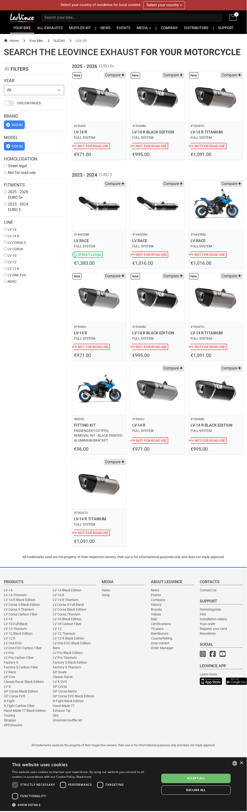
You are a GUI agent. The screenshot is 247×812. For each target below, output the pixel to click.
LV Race (10, 672)
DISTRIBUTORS (196, 28)
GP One (9, 677)
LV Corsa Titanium (66, 614)
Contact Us (208, 590)
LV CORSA (15, 249)
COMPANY (169, 28)
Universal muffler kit (67, 720)
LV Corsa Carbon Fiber (20, 614)
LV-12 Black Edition (18, 633)
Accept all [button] (196, 778)
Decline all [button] (196, 790)
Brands (156, 609)
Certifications (161, 624)
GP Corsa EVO (14, 696)
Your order (207, 624)
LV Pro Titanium (65, 658)
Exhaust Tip (61, 711)
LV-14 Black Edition (67, 590)
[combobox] (234, 763)
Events (156, 595)
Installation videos (213, 619)
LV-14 (11, 229)
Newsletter (208, 633)
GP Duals (60, 672)
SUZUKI (59, 41)
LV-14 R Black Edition (19, 600)
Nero (56, 648)
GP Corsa (60, 686)
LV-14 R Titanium (65, 600)
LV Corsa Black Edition (69, 609)
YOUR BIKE (22, 28)
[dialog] (123, 784)
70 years (157, 629)
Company (158, 600)
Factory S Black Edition (70, 662)
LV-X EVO (60, 682)
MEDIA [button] (143, 28)
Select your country (163, 5)
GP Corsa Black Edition (21, 691)
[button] (83, 804)
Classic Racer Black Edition (24, 682)
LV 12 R (13, 269)
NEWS (105, 28)
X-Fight (9, 701)
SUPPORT (226, 28)
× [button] (241, 763)
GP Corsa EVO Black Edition (73, 696)
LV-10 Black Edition (67, 619)
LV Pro (9, 653)
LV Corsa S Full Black (68, 605)
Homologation (210, 609)
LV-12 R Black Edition (68, 638)
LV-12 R (9, 638)
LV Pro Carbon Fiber (19, 658)
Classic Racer (63, 677)
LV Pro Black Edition (68, 653)
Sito (56, 715)
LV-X (7, 686)
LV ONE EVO (16, 275)
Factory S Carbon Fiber (21, 667)
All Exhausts (13, 725)
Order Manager (162, 648)
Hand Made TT (64, 706)
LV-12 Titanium (64, 633)
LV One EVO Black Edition (72, 643)
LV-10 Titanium (15, 629)
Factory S (11, 662)
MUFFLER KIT (80, 28)
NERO (12, 282)
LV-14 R (58, 595)
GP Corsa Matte (65, 691)
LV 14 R (13, 236)
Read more (84, 777)
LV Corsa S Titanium (19, 609)
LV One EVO (13, 643)
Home (14, 41)
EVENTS (123, 28)
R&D (154, 619)
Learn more (208, 674)
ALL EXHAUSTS (50, 28)
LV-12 (11, 262)
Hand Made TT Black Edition (25, 711)
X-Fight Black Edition (68, 701)
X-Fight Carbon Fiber (19, 706)
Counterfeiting (161, 638)
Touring (9, 715)
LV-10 (11, 255)
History (156, 605)
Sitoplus (10, 720)
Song (105, 595)
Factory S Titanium (67, 667)
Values (156, 614)
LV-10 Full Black (15, 624)
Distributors (159, 633)
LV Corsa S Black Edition (22, 605)
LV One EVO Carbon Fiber (23, 648)
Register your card (213, 629)
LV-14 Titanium (15, 595)
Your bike (36, 41)
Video (106, 590)
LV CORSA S (16, 242)
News (155, 590)
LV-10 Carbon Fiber (67, 624)
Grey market (160, 643)
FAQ (203, 614)
